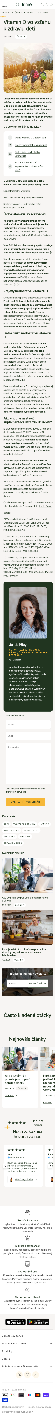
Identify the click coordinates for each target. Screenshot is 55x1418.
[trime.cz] (24, 4)
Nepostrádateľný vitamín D (17, 191)
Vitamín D (9, 837)
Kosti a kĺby (11, 830)
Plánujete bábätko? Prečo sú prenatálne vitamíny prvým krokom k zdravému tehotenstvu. (24, 952)
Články (18, 12)
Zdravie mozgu (13, 843)
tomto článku (45, 506)
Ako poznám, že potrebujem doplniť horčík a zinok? (25, 899)
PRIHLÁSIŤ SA (38, 983)
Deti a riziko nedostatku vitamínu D (27, 154)
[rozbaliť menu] (4, 3)
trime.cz (22, 1389)
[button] (51, 4)
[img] (17, 1123)
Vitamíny (25, 837)
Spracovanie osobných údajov (17, 1411)
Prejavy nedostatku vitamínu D (31, 145)
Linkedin (17, 659)
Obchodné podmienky (13, 1407)
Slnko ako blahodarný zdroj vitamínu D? (23, 197)
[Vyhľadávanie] (42, 4)
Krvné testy (31, 830)
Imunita (44, 824)
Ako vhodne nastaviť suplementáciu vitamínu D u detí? (29, 166)
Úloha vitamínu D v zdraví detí (30, 137)
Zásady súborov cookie (39, 1407)
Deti (6, 824)
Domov (5, 12)
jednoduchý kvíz (25, 485)
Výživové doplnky (24, 824)
